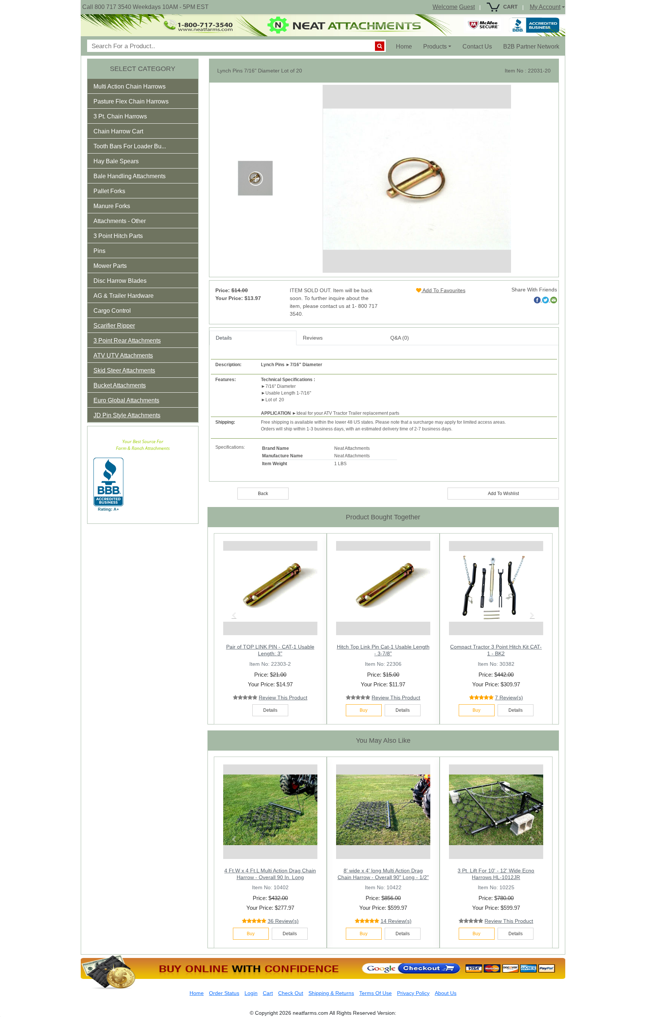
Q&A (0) (399, 338)
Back (263, 493)
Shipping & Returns (331, 993)
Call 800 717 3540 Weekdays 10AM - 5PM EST (145, 7)
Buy (363, 710)
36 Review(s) (283, 921)
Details (224, 338)
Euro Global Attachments (126, 400)
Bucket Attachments (119, 385)
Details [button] (270, 710)
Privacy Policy (413, 993)
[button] (134, 88)
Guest (467, 7)
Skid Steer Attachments (124, 370)
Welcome (445, 7)
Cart (268, 993)
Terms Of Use (375, 993)
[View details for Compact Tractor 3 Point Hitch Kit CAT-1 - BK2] (496, 586)
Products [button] (435, 46)
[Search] (379, 46)
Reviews (313, 338)
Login (251, 993)
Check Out (290, 993)
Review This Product (283, 698)
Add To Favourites (443, 290)
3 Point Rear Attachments (127, 340)
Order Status (224, 993)
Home (407, 46)
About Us (445, 993)
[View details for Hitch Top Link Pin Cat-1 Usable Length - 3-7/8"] (383, 586)
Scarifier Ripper (114, 325)
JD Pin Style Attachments (126, 415)
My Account (545, 7)
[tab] (142, 86)
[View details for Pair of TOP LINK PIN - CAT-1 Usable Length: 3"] (270, 586)
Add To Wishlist (503, 493)
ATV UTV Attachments (123, 355)
